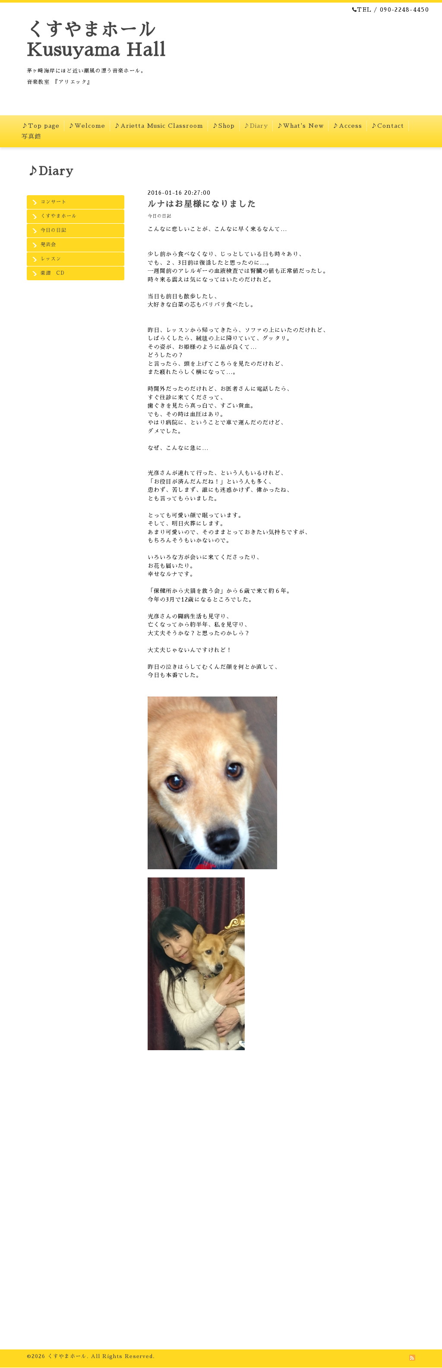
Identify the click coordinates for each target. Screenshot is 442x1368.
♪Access (347, 126)
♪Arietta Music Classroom (158, 126)
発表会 (48, 244)
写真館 (31, 136)
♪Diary (255, 126)
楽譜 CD (52, 273)
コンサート (53, 202)
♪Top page (41, 126)
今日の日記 (53, 230)
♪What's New (300, 126)
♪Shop (223, 126)
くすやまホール (59, 216)
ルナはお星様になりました (202, 204)
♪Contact (387, 126)
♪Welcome (86, 126)
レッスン (51, 258)
